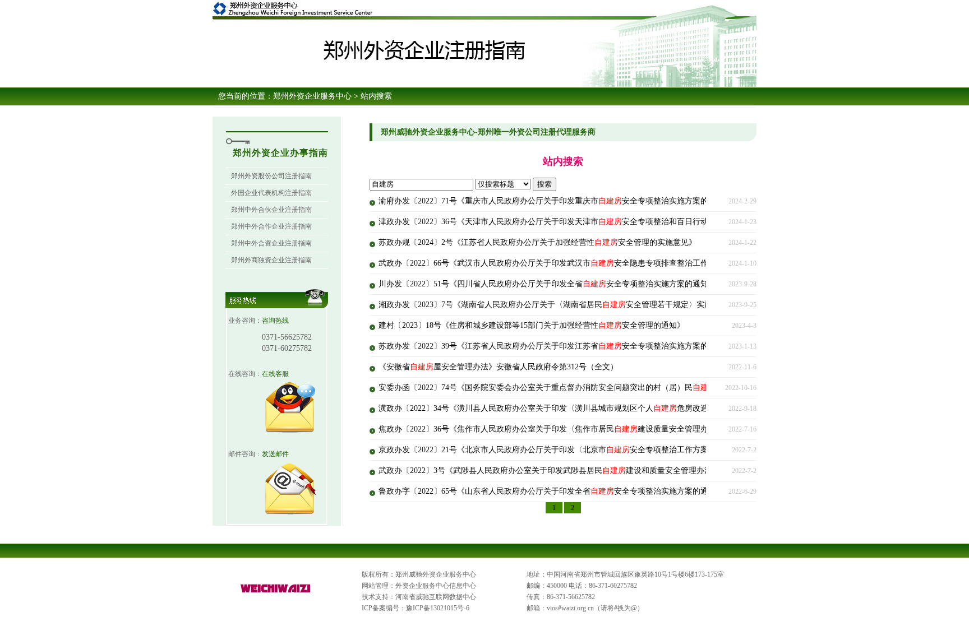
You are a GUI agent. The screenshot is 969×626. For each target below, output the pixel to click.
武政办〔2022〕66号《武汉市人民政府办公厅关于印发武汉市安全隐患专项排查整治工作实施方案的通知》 (575, 263)
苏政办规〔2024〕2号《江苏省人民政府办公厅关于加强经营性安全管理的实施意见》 (537, 242)
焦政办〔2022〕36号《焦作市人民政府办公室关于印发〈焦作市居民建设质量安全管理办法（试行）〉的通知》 (583, 429)
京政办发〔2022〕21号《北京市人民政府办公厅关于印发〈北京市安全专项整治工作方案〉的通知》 (563, 450)
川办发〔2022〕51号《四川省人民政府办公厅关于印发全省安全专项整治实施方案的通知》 (547, 284)
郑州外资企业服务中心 (312, 96)
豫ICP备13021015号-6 (437, 608)
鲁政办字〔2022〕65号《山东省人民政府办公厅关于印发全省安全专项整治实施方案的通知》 (551, 491)
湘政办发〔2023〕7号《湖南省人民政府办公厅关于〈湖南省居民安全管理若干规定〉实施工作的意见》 (569, 304)
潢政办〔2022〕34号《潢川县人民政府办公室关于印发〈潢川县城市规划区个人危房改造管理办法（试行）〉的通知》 (594, 408)
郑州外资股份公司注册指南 (271, 176)
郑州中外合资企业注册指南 (271, 243)
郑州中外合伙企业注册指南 (271, 210)
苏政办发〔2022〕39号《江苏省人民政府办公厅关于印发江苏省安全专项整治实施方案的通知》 (555, 346)
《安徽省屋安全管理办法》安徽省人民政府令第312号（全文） (498, 367)
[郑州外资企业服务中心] (276, 593)
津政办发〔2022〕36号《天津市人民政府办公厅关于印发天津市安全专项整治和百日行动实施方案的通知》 (575, 221)
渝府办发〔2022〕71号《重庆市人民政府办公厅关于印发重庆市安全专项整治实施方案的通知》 (555, 201)
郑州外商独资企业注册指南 (271, 260)
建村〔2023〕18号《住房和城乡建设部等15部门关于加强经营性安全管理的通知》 (532, 325)
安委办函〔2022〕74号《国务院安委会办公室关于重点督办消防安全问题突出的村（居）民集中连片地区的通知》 (587, 387)
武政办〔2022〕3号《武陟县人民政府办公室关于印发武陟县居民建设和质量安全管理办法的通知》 (561, 470)
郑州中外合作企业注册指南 (271, 226)
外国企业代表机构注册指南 (271, 193)
